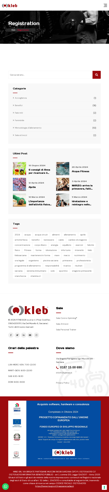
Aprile (32, 187)
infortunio (66, 250)
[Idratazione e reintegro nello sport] (62, 200)
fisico (17, 250)
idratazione (51, 250)
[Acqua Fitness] (62, 168)
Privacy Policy (62, 382)
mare (56, 255)
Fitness (27, 250)
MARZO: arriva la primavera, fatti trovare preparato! (83, 188)
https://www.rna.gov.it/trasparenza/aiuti (54, 486)
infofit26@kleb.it (64, 372)
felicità (90, 245)
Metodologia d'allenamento (28, 127)
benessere (49, 239)
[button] (5, 486)
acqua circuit (41, 234)
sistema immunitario (36, 270)
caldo (61, 239)
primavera (67, 260)
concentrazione (22, 245)
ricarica (67, 265)
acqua (27, 234)
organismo (34, 260)
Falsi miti (19, 112)
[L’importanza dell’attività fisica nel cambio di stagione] (19, 200)
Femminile (19, 120)
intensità (79, 250)
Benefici (18, 105)
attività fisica (21, 239)
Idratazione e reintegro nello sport (81, 204)
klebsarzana (20, 255)
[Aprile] (19, 184)
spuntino (63, 270)
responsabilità (52, 265)
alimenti (56, 234)
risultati (78, 265)
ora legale (19, 260)
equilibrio (66, 245)
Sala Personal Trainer (66, 329)
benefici (35, 239)
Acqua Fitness (80, 171)
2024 (17, 234)
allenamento (70, 234)
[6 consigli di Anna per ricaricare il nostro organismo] (19, 168)
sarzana (18, 270)
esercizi (79, 245)
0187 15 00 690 (71, 367)
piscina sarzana (50, 260)
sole (53, 270)
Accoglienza (21, 98)
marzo (67, 255)
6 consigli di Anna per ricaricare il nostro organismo (39, 172)
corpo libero (41, 245)
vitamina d (35, 276)
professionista (84, 260)
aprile (83, 234)
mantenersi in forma (40, 255)
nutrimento (79, 255)
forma (38, 250)
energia (54, 245)
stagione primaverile (82, 270)
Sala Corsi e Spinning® (66, 318)
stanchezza (20, 276)
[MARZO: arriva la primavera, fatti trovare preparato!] (62, 184)
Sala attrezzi (21, 135)
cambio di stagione (77, 239)
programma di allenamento (28, 265)
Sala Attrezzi (62, 324)
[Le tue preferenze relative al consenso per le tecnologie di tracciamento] (104, 487)
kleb (90, 250)
